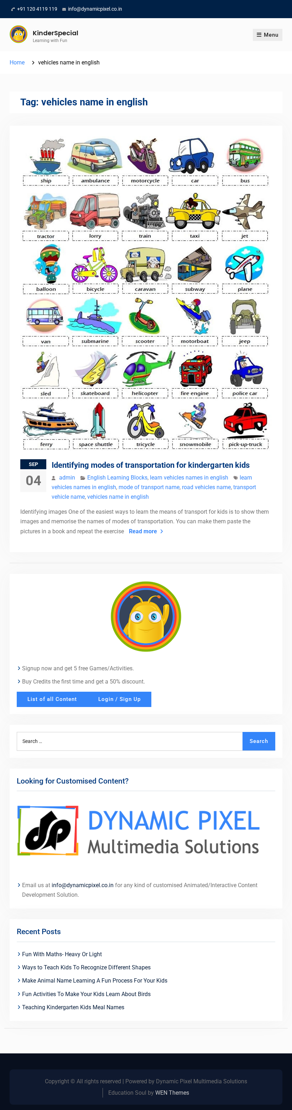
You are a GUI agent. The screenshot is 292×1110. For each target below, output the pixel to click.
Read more (143, 531)
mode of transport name (149, 487)
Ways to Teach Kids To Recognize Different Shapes (86, 967)
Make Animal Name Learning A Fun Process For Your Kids (94, 980)
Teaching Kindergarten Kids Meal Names (73, 1007)
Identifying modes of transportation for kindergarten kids (151, 465)
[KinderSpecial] (146, 616)
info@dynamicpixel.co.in (95, 9)
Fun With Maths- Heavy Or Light (62, 954)
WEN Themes (172, 1092)
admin (67, 477)
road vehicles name (206, 487)
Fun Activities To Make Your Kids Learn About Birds (86, 994)
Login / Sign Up (119, 699)
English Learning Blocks (117, 477)
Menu (271, 35)
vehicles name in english (118, 496)
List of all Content (52, 699)
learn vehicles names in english (189, 477)
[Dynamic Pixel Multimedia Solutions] (146, 832)
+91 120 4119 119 (37, 9)
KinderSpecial (55, 32)
